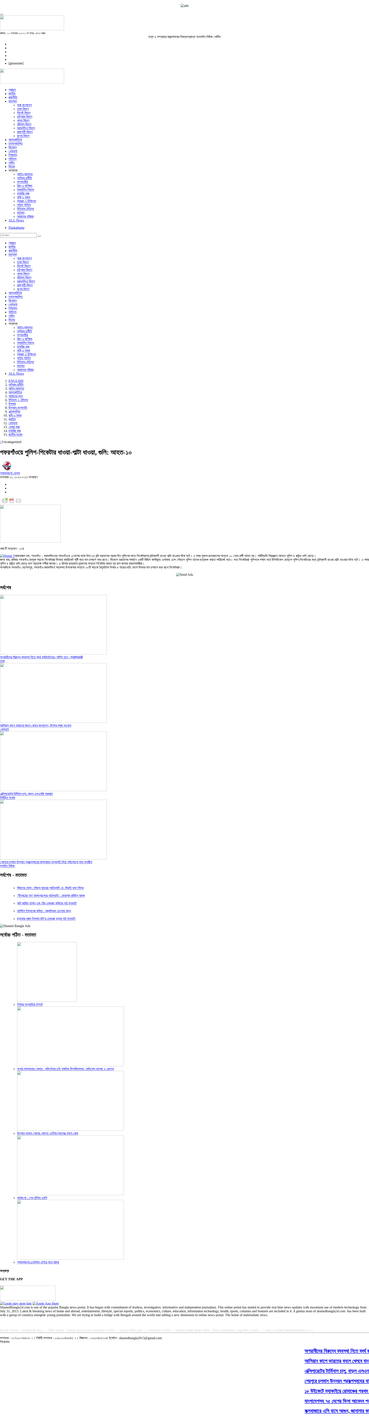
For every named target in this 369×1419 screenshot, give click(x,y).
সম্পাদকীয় (22, 182)
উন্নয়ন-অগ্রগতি (18, 408)
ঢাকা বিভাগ (23, 109)
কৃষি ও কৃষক (23, 197)
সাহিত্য (12, 159)
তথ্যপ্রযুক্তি (16, 143)
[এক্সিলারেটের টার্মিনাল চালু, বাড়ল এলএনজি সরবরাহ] (53, 790)
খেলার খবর (14, 427)
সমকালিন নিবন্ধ (25, 189)
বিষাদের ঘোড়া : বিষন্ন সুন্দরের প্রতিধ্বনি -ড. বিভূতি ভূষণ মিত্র (50, 888)
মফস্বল (13, 101)
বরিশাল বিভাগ (24, 124)
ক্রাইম (12, 419)
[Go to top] (1, 14)
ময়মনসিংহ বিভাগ (26, 128)
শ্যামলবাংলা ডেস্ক (10, 473)
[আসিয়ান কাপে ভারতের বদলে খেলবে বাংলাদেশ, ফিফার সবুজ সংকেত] (53, 721)
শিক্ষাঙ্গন (13, 155)
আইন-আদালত (25, 174)
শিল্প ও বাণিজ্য (24, 186)
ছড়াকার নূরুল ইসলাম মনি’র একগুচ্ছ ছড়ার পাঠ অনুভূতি (46, 918)
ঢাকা (2, 661)
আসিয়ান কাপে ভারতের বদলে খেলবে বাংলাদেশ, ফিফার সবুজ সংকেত (35, 725)
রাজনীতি (13, 97)
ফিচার (12, 166)
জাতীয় (12, 93)
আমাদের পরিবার (25, 216)
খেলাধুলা (13, 151)
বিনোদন (13, 147)
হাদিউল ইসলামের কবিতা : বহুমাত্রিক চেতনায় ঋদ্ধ (44, 911)
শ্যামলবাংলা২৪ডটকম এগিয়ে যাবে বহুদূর (38, 1262)
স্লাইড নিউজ (7, 866)
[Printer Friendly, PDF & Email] (11, 503)
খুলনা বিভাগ (23, 120)
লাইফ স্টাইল (24, 205)
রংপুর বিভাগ (23, 136)
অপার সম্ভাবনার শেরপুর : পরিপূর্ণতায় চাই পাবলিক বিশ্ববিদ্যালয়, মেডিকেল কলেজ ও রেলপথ (65, 1069)
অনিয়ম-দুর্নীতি (24, 178)
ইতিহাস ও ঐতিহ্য (18, 400)
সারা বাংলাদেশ (24, 105)
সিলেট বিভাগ (24, 113)
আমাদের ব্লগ (16, 396)
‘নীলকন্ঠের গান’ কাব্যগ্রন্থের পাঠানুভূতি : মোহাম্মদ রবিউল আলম (51, 895)
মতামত (21, 212)
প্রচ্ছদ (12, 90)
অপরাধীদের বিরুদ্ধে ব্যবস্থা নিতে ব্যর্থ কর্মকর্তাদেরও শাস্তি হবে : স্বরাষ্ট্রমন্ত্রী (41, 657)
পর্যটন (12, 163)
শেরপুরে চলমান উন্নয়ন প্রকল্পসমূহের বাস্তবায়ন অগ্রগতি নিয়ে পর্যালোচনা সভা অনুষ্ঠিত (46, 862)
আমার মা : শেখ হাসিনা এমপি (32, 1198)
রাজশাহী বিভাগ (25, 132)
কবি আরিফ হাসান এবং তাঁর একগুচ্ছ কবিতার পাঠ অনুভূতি (47, 903)
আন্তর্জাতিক (15, 139)
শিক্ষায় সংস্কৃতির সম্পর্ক (29, 1004)
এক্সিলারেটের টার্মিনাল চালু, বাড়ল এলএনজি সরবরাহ (26, 794)
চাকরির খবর (23, 193)
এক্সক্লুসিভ (14, 411)
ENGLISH (16, 381)
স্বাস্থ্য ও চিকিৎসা (26, 201)
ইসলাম (12, 404)
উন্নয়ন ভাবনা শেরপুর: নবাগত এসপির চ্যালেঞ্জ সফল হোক (47, 1133)
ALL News (16, 220)
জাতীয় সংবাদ (15, 434)
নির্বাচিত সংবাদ (7, 797)
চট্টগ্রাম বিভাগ (24, 116)
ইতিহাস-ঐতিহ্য (25, 209)
